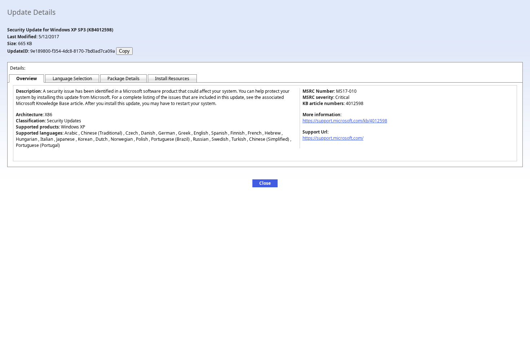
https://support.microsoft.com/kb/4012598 (344, 121)
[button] (265, 183)
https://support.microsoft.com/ (332, 138)
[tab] (26, 78)
